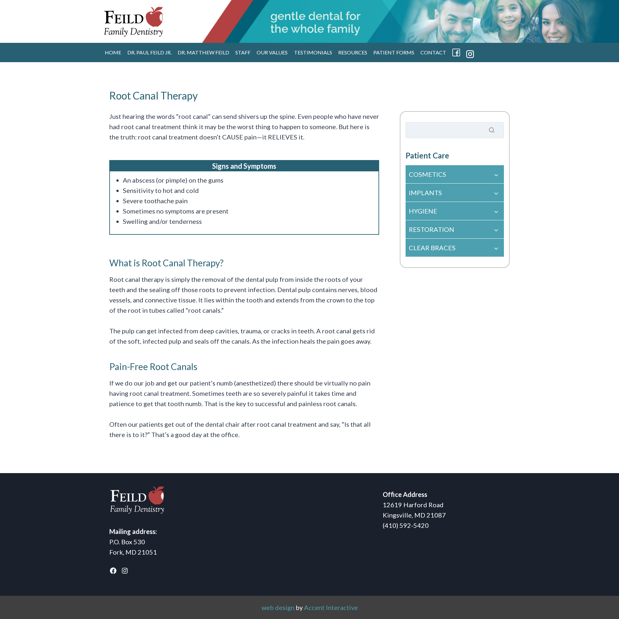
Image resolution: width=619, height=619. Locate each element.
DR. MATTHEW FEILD (203, 52)
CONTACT (433, 52)
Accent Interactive (331, 607)
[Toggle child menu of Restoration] (455, 229)
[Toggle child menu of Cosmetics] (455, 174)
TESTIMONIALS (313, 52)
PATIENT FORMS (393, 52)
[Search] (492, 130)
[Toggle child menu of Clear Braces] (455, 248)
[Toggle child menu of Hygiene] (455, 211)
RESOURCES (352, 52)
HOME (113, 52)
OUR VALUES (272, 52)
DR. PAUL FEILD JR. (149, 52)
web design (277, 607)
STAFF (243, 52)
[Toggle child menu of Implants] (455, 193)
